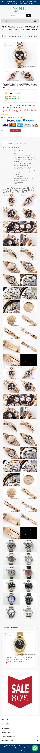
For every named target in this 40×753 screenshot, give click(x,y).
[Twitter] (18, 751)
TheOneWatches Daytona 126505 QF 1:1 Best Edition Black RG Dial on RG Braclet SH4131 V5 (19, 190)
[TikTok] (25, 751)
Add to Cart (15, 130)
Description (7, 143)
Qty (2, 131)
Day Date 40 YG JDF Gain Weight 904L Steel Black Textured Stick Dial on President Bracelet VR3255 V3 (19, 659)
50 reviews (7, 117)
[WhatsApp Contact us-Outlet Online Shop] (35, 748)
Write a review (17, 117)
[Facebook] (15, 751)
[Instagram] (21, 751)
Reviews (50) (20, 143)
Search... (28, 15)
